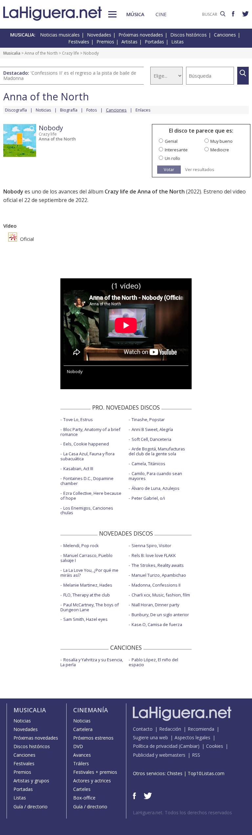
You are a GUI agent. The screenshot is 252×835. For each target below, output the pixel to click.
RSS (196, 755)
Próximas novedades (140, 35)
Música (135, 14)
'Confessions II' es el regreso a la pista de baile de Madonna (69, 75)
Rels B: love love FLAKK (154, 555)
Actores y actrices (92, 780)
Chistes (174, 773)
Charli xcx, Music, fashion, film (161, 595)
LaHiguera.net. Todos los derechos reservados (182, 812)
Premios (105, 41)
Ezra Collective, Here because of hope (90, 495)
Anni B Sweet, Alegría (152, 429)
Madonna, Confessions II (156, 585)
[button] (112, 14)
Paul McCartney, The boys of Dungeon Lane (89, 607)
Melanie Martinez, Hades (87, 585)
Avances (82, 755)
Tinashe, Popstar (148, 419)
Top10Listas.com (206, 773)
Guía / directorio (30, 806)
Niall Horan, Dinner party (155, 605)
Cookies (214, 746)
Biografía (68, 110)
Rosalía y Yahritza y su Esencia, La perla (91, 662)
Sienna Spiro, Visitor (151, 545)
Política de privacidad (155, 746)
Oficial (26, 239)
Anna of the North (41, 53)
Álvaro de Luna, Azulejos (155, 488)
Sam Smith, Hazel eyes (85, 619)
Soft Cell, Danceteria (151, 439)
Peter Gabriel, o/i (148, 498)
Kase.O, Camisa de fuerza (157, 624)
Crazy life (70, 53)
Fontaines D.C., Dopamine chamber (87, 480)
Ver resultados (199, 169)
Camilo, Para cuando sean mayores (155, 475)
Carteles (82, 789)
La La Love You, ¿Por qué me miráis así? (89, 572)
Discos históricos (188, 35)
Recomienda (201, 729)
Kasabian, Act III (78, 468)
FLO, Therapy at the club (86, 595)
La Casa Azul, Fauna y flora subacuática (87, 456)
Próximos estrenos (93, 738)
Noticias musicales (60, 35)
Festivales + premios (95, 772)
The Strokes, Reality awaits (158, 565)
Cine (161, 14)
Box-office (84, 798)
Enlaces (143, 110)
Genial (171, 141)
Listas (177, 41)
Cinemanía (90, 710)
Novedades (99, 35)
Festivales (78, 41)
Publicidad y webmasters (159, 755)
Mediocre (219, 149)
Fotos (91, 110)
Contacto (143, 729)
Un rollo (172, 158)
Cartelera (83, 729)
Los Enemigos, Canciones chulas (86, 510)
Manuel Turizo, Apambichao (159, 575)
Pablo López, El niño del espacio (153, 662)
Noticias (43, 110)
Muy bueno (221, 141)
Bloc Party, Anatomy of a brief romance (90, 431)
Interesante (176, 149)
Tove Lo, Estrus (78, 419)
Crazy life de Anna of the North (145, 191)
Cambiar (189, 746)
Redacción (170, 729)
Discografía (16, 110)
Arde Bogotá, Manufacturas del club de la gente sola (157, 451)
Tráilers (81, 763)
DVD (78, 746)
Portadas (154, 41)
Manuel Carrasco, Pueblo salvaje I (86, 557)
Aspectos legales (192, 737)
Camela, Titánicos (148, 464)
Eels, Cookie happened (86, 444)
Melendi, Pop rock (81, 545)
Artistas (129, 41)
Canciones (225, 35)
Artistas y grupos (31, 780)
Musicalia (11, 53)
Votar (169, 169)
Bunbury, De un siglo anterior (160, 615)
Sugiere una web (150, 737)
